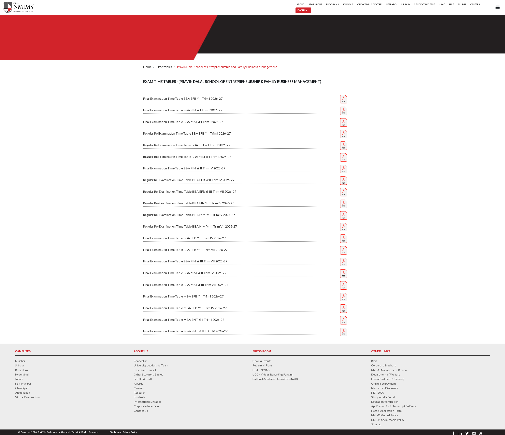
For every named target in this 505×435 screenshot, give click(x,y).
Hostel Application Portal (386, 410)
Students (139, 397)
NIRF (451, 4)
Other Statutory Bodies (148, 374)
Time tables (164, 67)
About (300, 4)
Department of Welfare (385, 374)
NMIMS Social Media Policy (387, 419)
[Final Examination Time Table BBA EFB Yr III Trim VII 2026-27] (343, 250)
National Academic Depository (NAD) (275, 379)
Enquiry (302, 10)
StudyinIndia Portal (383, 397)
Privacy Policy (130, 432)
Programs (332, 4)
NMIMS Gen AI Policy (384, 415)
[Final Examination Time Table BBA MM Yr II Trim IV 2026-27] (343, 273)
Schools (348, 4)
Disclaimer (115, 432)
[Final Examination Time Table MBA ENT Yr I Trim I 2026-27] (343, 320)
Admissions (315, 4)
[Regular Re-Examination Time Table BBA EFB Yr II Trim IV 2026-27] (343, 180)
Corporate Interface (146, 406)
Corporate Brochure (383, 365)
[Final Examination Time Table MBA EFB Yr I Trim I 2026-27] (343, 296)
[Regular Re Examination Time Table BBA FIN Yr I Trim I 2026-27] (343, 145)
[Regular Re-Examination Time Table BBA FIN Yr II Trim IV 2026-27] (343, 203)
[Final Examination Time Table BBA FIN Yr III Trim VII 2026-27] (343, 261)
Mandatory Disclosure (384, 388)
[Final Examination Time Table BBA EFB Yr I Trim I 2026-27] (343, 98)
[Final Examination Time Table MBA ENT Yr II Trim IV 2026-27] (343, 331)
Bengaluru (21, 370)
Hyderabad (22, 374)
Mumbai (20, 360)
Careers (475, 4)
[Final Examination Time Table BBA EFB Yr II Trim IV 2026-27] (343, 238)
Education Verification (384, 401)
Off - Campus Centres (369, 4)
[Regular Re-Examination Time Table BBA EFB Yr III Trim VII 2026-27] (343, 192)
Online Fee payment (383, 383)
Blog (374, 360)
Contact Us (141, 410)
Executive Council (145, 370)
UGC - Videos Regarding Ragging (272, 374)
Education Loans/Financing (387, 379)
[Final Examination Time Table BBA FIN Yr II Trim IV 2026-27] (343, 168)
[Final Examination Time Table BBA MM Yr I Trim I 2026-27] (343, 122)
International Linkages (147, 401)
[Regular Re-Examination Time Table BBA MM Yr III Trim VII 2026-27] (343, 227)
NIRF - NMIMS (261, 370)
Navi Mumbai (23, 383)
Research (391, 4)
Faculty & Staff (143, 379)
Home (147, 67)
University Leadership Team (151, 365)
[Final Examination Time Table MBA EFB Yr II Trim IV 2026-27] (343, 308)
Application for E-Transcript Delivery (393, 406)
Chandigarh (22, 388)
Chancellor (140, 360)
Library (405, 4)
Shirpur (19, 365)
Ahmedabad (22, 392)
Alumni (462, 4)
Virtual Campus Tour (28, 397)
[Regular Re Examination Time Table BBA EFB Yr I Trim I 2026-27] (343, 134)
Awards (138, 383)
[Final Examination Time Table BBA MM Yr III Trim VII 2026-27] (343, 285)
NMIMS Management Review (389, 370)
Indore (19, 379)
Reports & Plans (262, 365)
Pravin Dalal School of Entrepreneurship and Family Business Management (226, 67)
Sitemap (376, 424)
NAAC (442, 4)
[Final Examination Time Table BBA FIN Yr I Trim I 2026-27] (343, 110)
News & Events (261, 360)
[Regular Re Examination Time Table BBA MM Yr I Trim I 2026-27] (343, 157)
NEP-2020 (377, 392)
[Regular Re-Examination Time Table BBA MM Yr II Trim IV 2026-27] (343, 215)
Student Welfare (424, 4)
